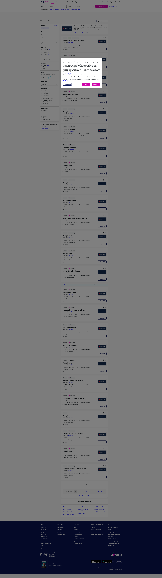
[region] (81, 73)
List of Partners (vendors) (68, 80)
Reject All (86, 84)
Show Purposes (67, 84)
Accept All (95, 84)
